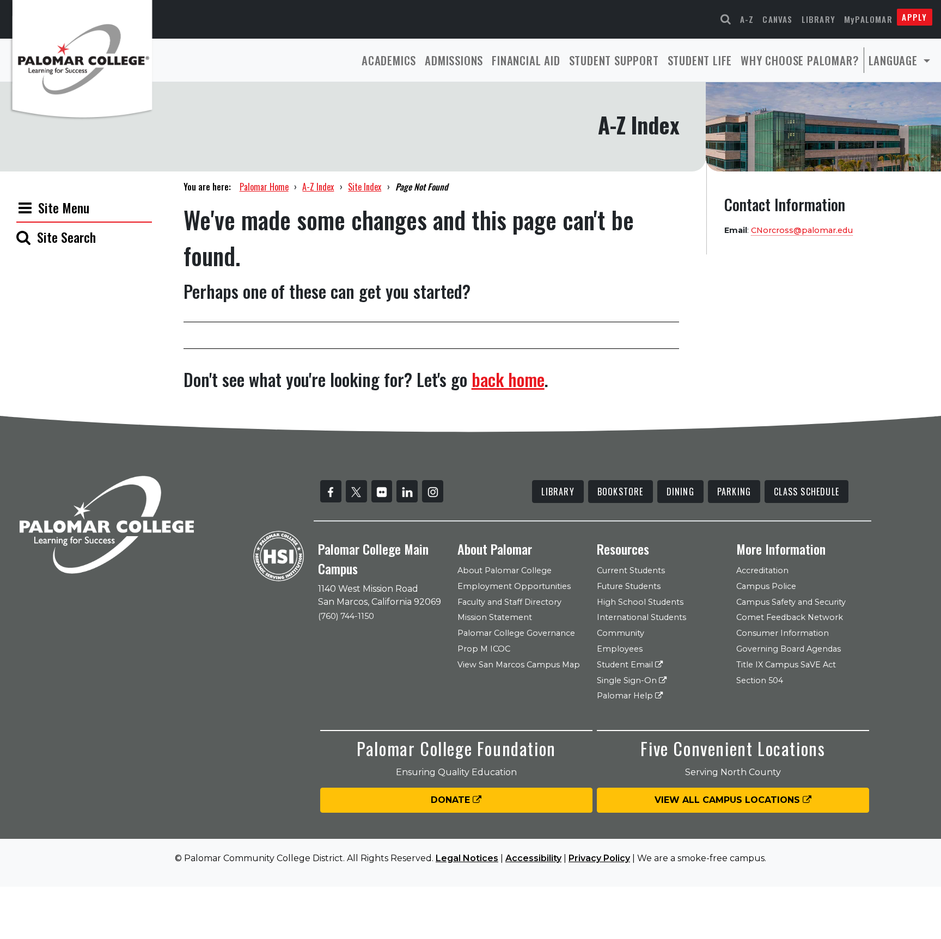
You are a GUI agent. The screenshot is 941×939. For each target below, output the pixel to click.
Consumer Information (782, 633)
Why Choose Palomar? (800, 60)
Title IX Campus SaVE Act (786, 665)
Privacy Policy (599, 858)
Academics (389, 60)
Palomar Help (626, 696)
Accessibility (533, 858)
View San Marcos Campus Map (518, 665)
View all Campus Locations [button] (729, 800)
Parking (734, 491)
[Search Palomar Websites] (726, 19)
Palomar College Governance (516, 633)
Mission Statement (494, 617)
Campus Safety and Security (791, 602)
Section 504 (759, 680)
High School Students (640, 602)
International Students (641, 617)
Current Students (631, 570)
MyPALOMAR (868, 19)
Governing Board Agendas (788, 649)
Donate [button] (452, 800)
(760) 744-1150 (346, 616)
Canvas (777, 19)
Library (818, 19)
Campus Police (766, 586)
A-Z (747, 19)
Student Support (614, 60)
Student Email (626, 665)
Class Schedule (806, 491)
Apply (914, 17)
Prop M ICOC (483, 649)
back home (508, 379)
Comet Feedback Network (789, 617)
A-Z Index (318, 186)
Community (620, 633)
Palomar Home (264, 186)
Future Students (629, 586)
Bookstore (620, 491)
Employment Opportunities (514, 586)
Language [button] (895, 60)
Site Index (364, 186)
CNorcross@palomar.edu (802, 230)
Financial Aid (526, 60)
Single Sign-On (628, 680)
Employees (620, 649)
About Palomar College (504, 570)
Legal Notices (467, 858)
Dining (680, 491)
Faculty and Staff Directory (509, 602)
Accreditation (762, 570)
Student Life (700, 60)
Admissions (454, 60)
